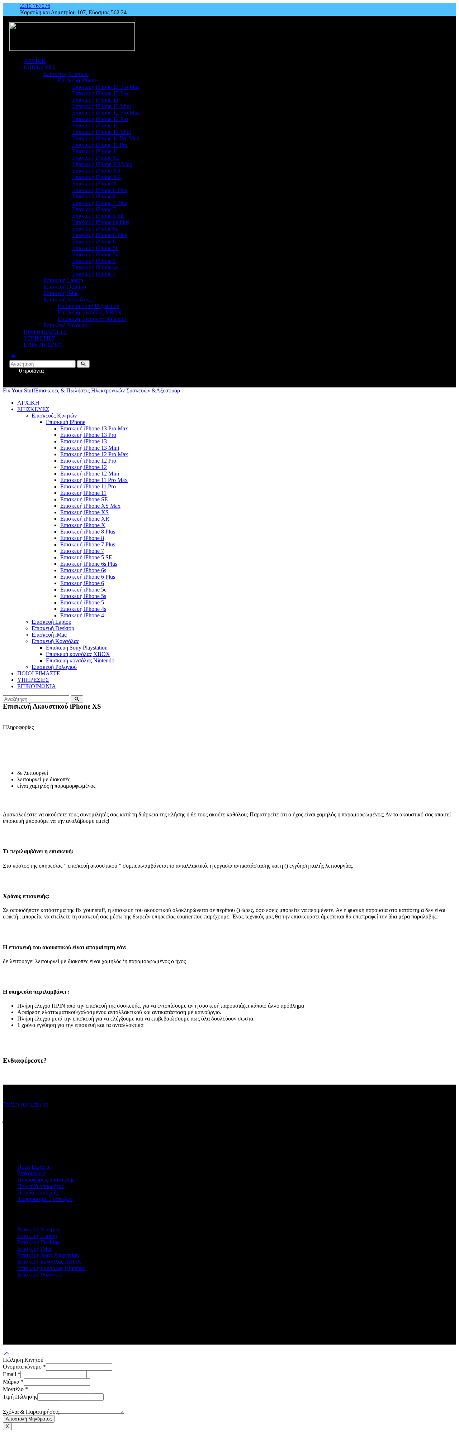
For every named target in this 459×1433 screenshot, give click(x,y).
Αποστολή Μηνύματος (29, 1419)
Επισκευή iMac (34, 1249)
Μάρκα (13, 1382)
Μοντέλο (15, 1389)
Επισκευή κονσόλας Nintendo (51, 1268)
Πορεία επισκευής (38, 1193)
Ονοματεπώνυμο (24, 1367)
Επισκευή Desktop (38, 1242)
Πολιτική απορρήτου (41, 1186)
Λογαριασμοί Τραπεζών (44, 1199)
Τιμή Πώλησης (20, 1397)
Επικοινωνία (31, 1173)
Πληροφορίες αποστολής (45, 1180)
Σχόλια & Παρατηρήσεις (31, 1412)
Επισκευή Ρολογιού (39, 1275)
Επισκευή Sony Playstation (48, 1255)
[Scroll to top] (7, 1353)
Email (11, 1374)
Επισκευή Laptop (37, 1236)
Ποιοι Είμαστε (34, 1167)
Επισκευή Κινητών (39, 1229)
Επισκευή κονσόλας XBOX (49, 1262)
